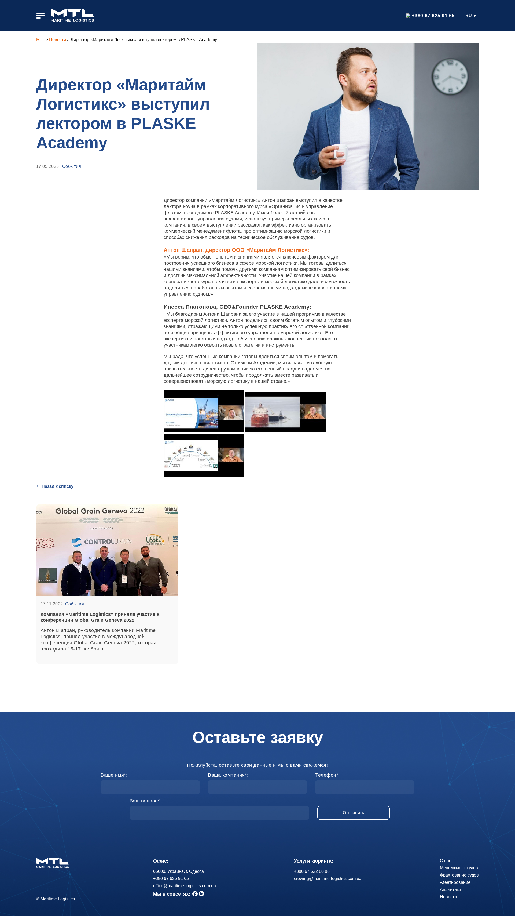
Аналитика (450, 889)
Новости (57, 39)
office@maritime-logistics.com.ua (184, 886)
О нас (445, 860)
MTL (40, 39)
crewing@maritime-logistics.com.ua (328, 878)
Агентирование (455, 882)
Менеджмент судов (459, 868)
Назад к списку (57, 486)
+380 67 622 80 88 (312, 871)
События (71, 166)
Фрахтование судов (459, 875)
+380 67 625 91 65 (433, 15)
